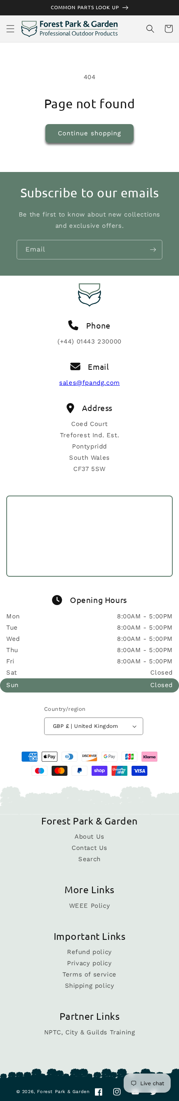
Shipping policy (89, 985)
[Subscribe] (153, 249)
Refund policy (89, 952)
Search (89, 859)
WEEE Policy (89, 905)
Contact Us (89, 848)
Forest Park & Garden (63, 1091)
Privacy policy (89, 963)
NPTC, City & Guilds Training (89, 1032)
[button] (10, 29)
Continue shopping (89, 133)
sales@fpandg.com (89, 382)
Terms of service (89, 974)
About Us (89, 836)
